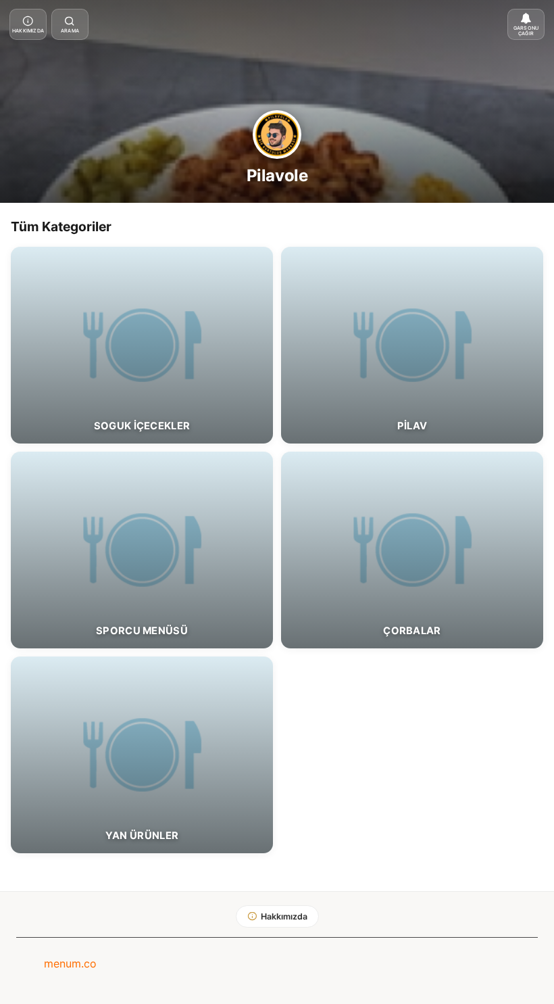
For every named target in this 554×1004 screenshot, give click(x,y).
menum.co (70, 963)
